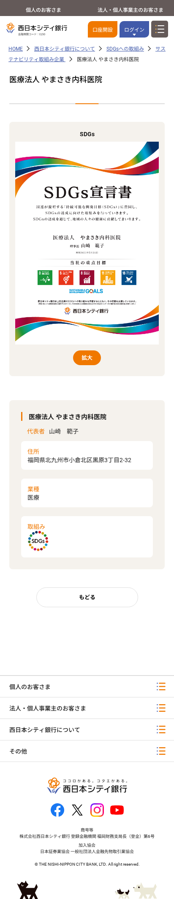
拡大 (87, 358)
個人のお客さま (43, 10)
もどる (87, 597)
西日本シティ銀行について (64, 49)
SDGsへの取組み (125, 49)
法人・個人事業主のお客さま (130, 10)
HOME (15, 49)
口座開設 (102, 30)
